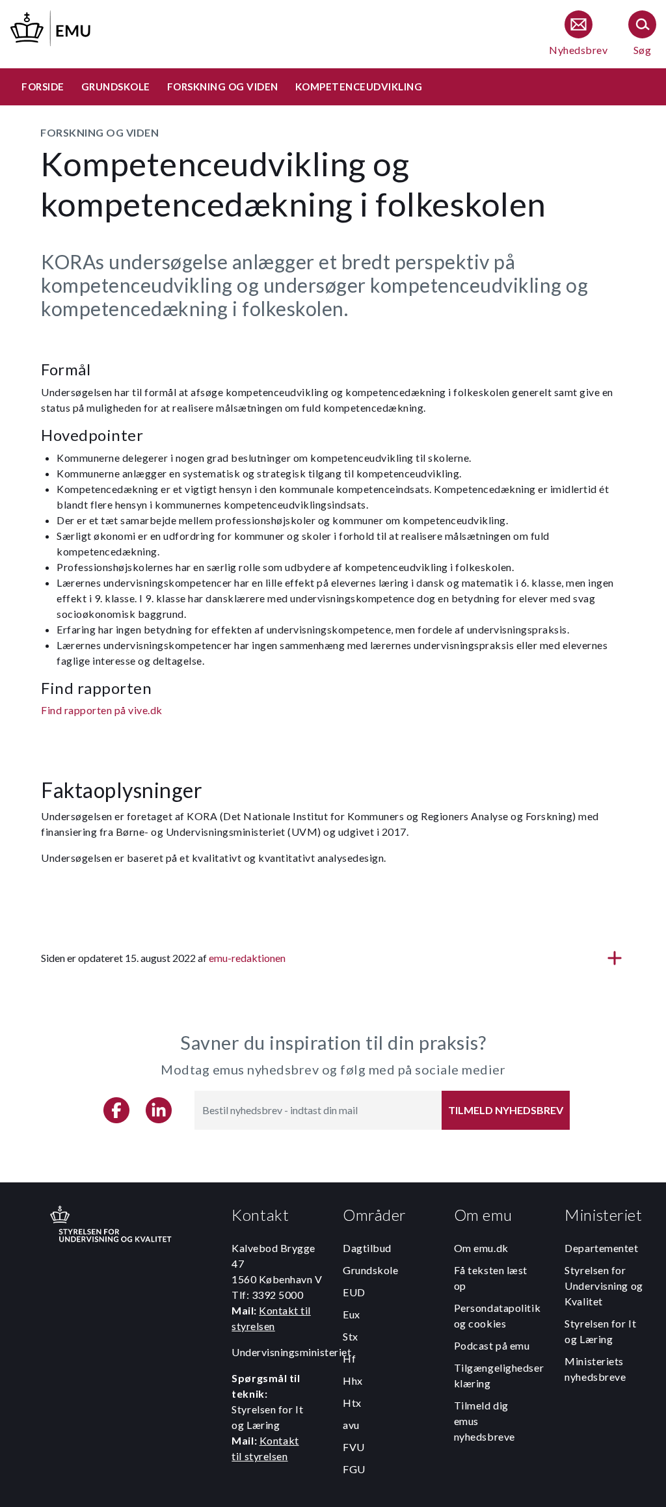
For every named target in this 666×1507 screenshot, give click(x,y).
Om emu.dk (481, 1248)
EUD (354, 1292)
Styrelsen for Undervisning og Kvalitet (604, 1285)
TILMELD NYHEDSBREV (505, 1110)
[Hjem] (51, 26)
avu (351, 1425)
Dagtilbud (367, 1248)
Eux (351, 1314)
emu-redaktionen (247, 958)
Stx (350, 1336)
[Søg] (642, 34)
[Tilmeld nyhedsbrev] (578, 34)
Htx (352, 1402)
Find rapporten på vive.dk (102, 710)
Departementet (601, 1248)
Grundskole (371, 1270)
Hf (349, 1358)
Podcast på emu (492, 1345)
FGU (354, 1469)
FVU (354, 1447)
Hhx (353, 1380)
